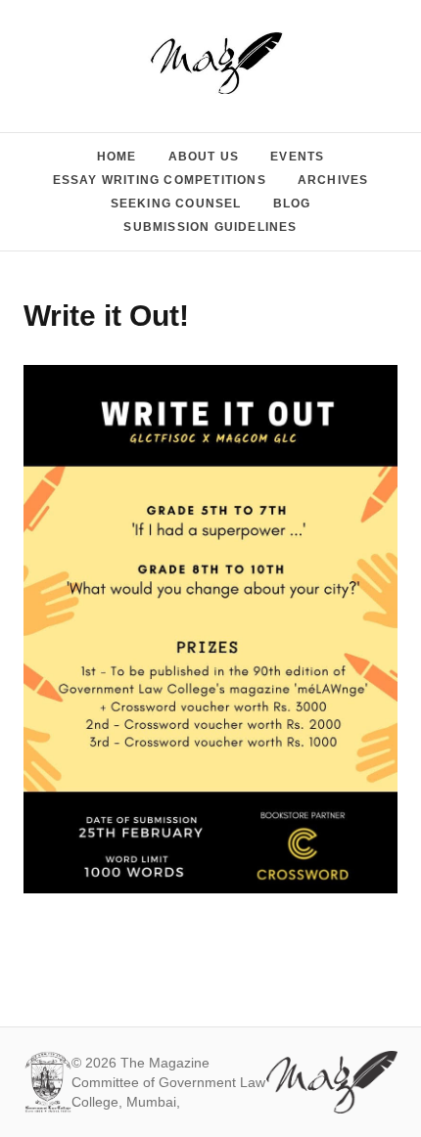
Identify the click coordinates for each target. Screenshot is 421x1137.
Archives (333, 180)
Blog (292, 203)
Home (117, 156)
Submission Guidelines (210, 227)
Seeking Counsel (176, 203)
